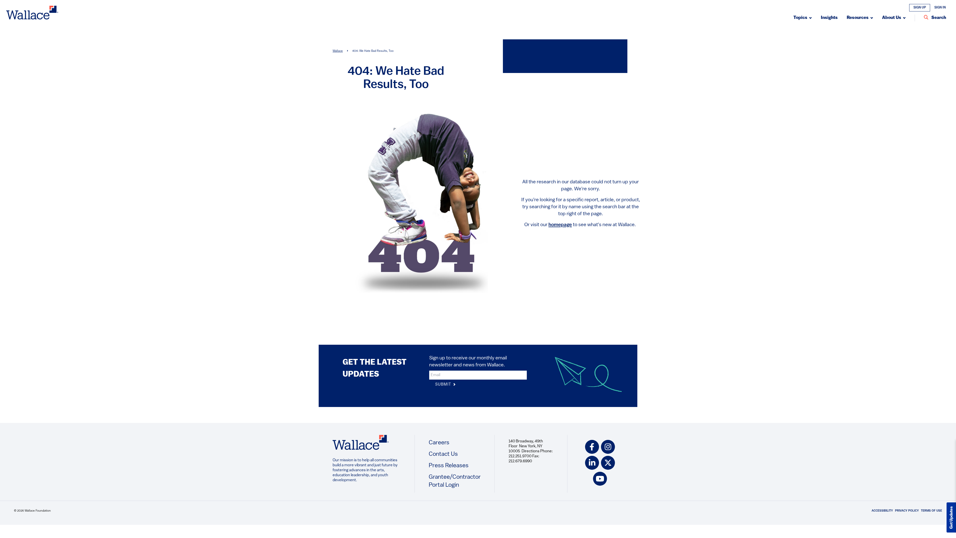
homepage (560, 224)
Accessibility (882, 510)
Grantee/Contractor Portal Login (455, 481)
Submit (443, 385)
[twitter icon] (608, 463)
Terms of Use (931, 510)
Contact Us (443, 454)
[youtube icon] (600, 479)
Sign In (940, 7)
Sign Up (919, 7)
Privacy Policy (907, 510)
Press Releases (449, 466)
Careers (439, 443)
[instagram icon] (608, 447)
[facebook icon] (592, 447)
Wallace (338, 51)
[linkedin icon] (592, 463)
